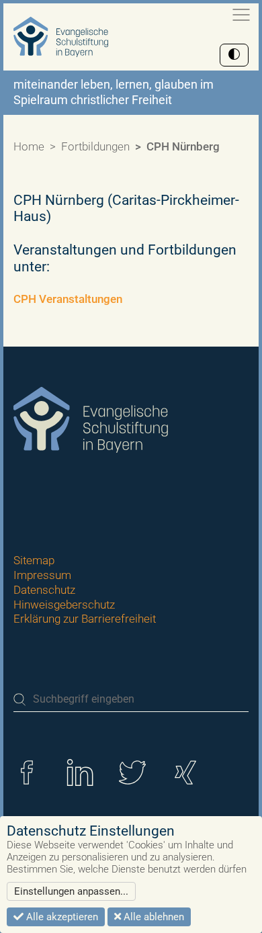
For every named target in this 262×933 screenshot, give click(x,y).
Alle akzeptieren (61, 917)
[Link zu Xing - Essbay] (185, 772)
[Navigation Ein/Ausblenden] (241, 14)
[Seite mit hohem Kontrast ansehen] (234, 55)
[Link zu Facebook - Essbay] (26, 772)
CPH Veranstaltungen (67, 299)
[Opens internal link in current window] (123, 299)
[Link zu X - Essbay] (132, 772)
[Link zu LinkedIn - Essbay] (80, 772)
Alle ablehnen (152, 917)
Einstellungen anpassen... (71, 891)
